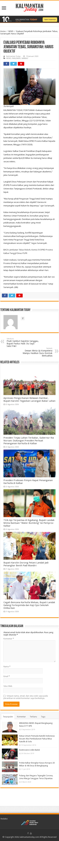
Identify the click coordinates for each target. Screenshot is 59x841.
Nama (6, 666)
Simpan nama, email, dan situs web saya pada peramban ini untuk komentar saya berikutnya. (25, 697)
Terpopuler (8, 716)
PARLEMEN (16, 58)
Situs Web (7, 686)
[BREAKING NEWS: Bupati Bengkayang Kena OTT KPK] (10, 727)
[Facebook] (28, 833)
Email (6, 676)
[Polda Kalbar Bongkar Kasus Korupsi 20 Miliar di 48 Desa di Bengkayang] (10, 766)
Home (3, 31)
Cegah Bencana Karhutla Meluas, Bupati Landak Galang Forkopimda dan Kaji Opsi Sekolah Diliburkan (29, 605)
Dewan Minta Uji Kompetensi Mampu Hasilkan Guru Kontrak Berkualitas (37, 352)
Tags (43, 716)
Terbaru (33, 716)
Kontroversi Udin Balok (29, 750)
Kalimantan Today (13, 56)
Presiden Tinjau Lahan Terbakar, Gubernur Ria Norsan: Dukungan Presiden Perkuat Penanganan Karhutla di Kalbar (28, 440)
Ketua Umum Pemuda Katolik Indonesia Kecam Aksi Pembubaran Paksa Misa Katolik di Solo (37, 739)
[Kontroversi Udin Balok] (10, 754)
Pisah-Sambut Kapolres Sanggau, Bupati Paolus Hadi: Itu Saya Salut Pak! (23, 342)
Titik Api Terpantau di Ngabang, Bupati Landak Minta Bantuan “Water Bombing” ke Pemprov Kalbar (28, 523)
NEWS (11, 31)
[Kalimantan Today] (29, 7)
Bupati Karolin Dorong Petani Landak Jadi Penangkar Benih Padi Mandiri (25, 564)
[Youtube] (31, 833)
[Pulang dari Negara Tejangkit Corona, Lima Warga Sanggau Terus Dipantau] (10, 779)
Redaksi (4, 819)
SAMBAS (24, 58)
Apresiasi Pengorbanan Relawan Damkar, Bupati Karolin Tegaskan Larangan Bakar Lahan (29, 399)
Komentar (8, 638)
